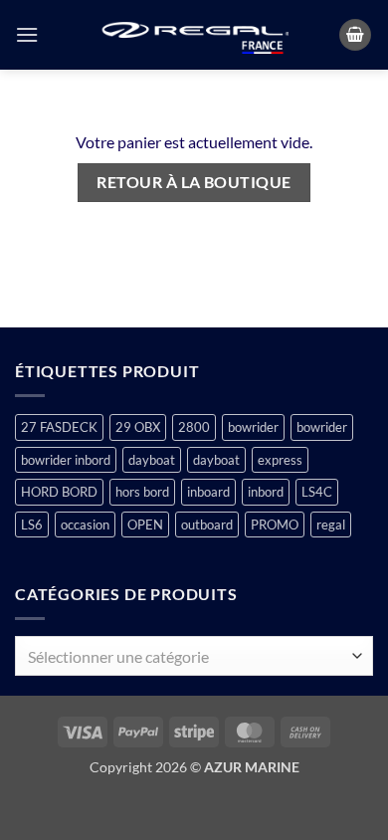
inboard (208, 492)
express (280, 460)
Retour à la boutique (194, 182)
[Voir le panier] (355, 35)
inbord (266, 492)
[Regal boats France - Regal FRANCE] (194, 35)
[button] (27, 34)
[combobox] (194, 656)
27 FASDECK (59, 427)
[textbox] (189, 657)
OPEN (145, 524)
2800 (194, 427)
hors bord (142, 492)
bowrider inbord (65, 460)
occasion (85, 524)
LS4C (316, 492)
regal (330, 524)
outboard (207, 524)
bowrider (253, 427)
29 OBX (137, 427)
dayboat (151, 460)
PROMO (274, 524)
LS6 (32, 524)
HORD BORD (59, 492)
